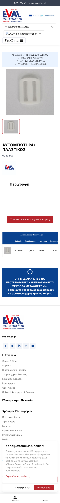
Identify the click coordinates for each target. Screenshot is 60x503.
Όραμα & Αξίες (10, 361)
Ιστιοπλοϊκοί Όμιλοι (12, 435)
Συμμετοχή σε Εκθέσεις (14, 374)
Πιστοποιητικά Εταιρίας (14, 370)
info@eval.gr (9, 336)
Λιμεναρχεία (8, 421)
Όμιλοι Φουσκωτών (12, 430)
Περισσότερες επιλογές (18, 476)
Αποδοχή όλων (44, 487)
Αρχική (18, 55)
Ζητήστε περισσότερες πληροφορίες (30, 219)
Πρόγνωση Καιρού (11, 417)
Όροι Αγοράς (8, 387)
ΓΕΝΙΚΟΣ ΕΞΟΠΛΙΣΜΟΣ (37, 55)
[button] (52, 26)
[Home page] (12, 16)
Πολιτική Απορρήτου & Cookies (18, 392)
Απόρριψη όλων (22, 487)
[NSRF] (41, 15)
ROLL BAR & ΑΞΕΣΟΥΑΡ (32, 58)
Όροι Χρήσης (8, 383)
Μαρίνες (6, 426)
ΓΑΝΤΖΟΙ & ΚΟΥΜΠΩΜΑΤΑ (32, 61)
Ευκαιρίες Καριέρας (12, 379)
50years (6, 365)
